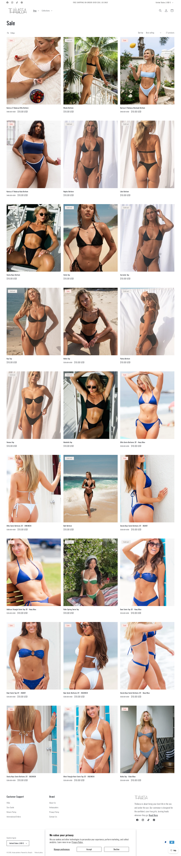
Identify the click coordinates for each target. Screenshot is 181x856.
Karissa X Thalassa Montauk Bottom (132, 108)
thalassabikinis (16, 853)
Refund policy (39, 853)
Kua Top (9, 359)
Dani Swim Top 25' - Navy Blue (130, 609)
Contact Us (53, 816)
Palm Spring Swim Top (71, 609)
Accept (89, 849)
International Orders (14, 816)
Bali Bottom (67, 526)
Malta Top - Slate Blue (127, 776)
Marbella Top (67, 442)
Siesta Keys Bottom (13, 275)
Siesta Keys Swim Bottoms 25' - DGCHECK (21, 776)
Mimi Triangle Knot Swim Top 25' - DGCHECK (78, 776)
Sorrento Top (124, 275)
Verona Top (10, 442)
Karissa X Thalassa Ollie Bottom (18, 108)
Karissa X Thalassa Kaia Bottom (17, 191)
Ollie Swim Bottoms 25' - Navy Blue (132, 442)
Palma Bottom (125, 359)
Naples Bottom (68, 191)
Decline (116, 849)
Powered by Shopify (26, 853)
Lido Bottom (124, 191)
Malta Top (66, 359)
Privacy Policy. (77, 842)
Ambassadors (54, 807)
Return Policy (11, 812)
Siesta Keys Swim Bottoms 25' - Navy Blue (135, 693)
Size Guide (10, 807)
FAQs (8, 802)
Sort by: (140, 32)
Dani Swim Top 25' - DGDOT (16, 693)
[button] (36, 10)
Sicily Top (66, 275)
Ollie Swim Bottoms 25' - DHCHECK (19, 526)
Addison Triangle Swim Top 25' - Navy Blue (21, 609)
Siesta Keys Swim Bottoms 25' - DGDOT (134, 526)
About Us (52, 802)
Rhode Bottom (68, 108)
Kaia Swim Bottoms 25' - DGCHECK (75, 693)
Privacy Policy (54, 812)
